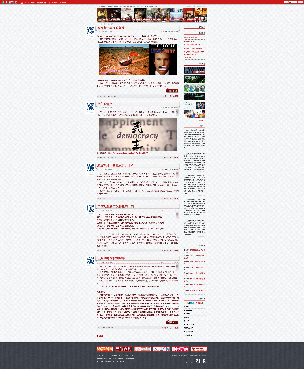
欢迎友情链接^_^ (189, 335)
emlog (121, 358)
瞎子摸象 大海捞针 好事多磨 (192, 45)
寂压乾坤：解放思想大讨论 (115, 165)
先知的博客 (187, 314)
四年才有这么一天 (189, 41)
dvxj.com (107, 356)
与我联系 (139, 6)
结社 (109, 250)
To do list (145, 6)
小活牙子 (186, 306)
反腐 (109, 327)
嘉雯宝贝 (22, 3)
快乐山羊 (186, 321)
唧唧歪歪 (103, 6)
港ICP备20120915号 (117, 356)
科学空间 (186, 317)
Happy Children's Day (190, 37)
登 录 (155, 6)
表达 (101, 250)
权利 (101, 157)
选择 (112, 157)
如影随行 (39, 3)
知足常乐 (151, 6)
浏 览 (175, 96)
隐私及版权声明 (118, 6)
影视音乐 (55, 3)
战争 (101, 96)
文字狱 (104, 198)
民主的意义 (104, 104)
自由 (107, 96)
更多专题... (201, 120)
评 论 (164, 96)
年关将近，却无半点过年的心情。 (193, 48)
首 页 (98, 6)
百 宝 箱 (47, 3)
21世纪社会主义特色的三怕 (115, 206)
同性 (115, 96)
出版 (107, 250)
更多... (203, 240)
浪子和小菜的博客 (189, 324)
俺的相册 (129, 6)
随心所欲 (31, 3)
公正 (112, 327)
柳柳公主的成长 (188, 331)
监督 (115, 327)
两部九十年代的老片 (110, 28)
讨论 (107, 198)
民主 (107, 157)
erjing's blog (188, 310)
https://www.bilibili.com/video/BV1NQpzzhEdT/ (128, 153)
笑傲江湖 (102, 31)
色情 (112, 96)
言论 (109, 96)
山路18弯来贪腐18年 (111, 258)
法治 (104, 327)
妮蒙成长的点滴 (188, 328)
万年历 (124, 6)
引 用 (169, 96)
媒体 (101, 327)
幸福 (104, 96)
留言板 (134, 6)
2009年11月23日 (189, 57)
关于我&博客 (110, 6)
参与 (115, 157)
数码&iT (63, 3)
